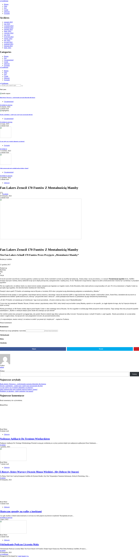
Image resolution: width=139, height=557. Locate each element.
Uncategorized (8, 60)
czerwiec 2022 (8, 33)
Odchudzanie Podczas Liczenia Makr (19, 544)
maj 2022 (7, 35)
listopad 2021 (8, 46)
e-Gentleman (4, 1)
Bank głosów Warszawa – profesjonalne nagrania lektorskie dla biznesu (17, 97)
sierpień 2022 (8, 29)
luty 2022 (7, 40)
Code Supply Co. (23, 556)
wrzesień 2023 (8, 26)
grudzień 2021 (8, 44)
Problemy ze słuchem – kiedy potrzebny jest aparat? (16, 391)
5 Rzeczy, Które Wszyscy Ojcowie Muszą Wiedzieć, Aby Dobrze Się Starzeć (39, 471)
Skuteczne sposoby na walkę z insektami (21, 511)
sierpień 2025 (8, 22)
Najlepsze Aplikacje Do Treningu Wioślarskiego (25, 438)
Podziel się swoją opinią (7, 331)
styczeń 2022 (8, 42)
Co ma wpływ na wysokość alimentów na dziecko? (12, 141)
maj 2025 (7, 24)
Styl (5, 8)
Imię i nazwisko (20, 331)
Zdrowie (7, 11)
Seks (5, 6)
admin (2, 367)
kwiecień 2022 (9, 37)
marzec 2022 (8, 38)
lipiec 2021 (7, 48)
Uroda (6, 10)
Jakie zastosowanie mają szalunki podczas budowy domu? (14, 168)
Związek (7, 13)
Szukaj (2, 371)
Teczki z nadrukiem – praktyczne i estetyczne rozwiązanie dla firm (16, 114)
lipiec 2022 (7, 31)
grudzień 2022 (8, 27)
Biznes (6, 4)
